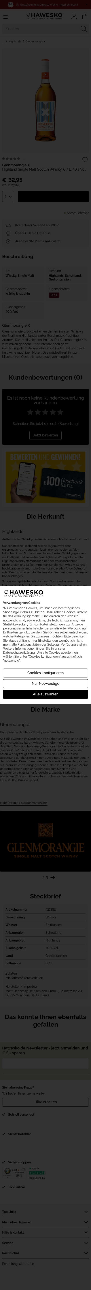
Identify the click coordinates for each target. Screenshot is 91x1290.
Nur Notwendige (45, 683)
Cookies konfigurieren (45, 673)
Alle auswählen (45, 694)
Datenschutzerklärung (19, 652)
